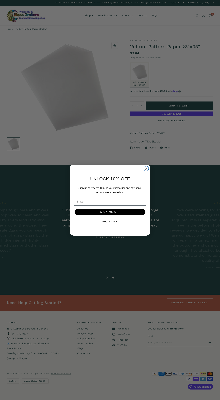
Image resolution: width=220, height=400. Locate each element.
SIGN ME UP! (110, 212)
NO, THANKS (110, 222)
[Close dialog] (146, 168)
